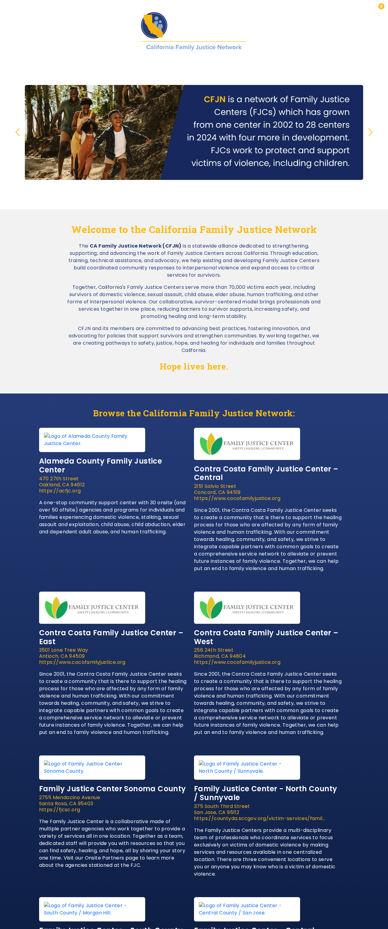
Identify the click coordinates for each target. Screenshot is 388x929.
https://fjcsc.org (59, 810)
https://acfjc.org (60, 491)
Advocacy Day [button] (260, 62)
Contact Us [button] (310, 62)
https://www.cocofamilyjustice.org (237, 498)
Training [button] (168, 62)
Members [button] (132, 62)
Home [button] (68, 62)
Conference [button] (211, 62)
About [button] (98, 62)
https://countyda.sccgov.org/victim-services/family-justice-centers (260, 819)
